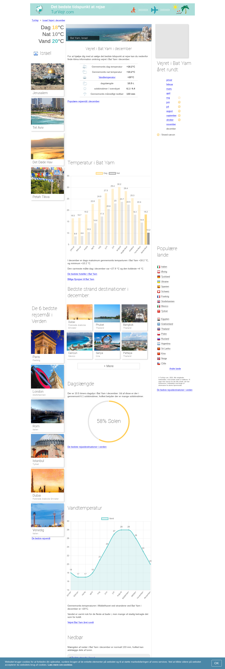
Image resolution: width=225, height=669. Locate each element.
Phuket (100, 324)
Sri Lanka (165, 348)
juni (168, 102)
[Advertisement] (109, 128)
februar (169, 84)
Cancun (72, 353)
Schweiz (165, 291)
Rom (36, 426)
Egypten (165, 319)
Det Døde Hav (43, 162)
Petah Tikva (41, 197)
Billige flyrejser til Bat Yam (81, 279)
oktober (169, 120)
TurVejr (35, 20)
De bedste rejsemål (41, 538)
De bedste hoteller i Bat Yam (82, 274)
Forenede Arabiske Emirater (46, 499)
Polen (164, 334)
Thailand (165, 329)
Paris (36, 357)
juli (167, 106)
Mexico (164, 306)
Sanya (99, 353)
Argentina (165, 343)
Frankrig (36, 360)
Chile (163, 363)
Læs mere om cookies (60, 664)
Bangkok (128, 324)
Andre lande (175, 368)
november (171, 124)
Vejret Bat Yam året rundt (81, 622)
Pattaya (127, 353)
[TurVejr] (112, 15)
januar (169, 80)
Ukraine (165, 281)
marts (169, 89)
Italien (35, 429)
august (169, 111)
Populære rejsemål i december (83, 101)
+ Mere (109, 366)
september (171, 115)
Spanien (165, 286)
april (168, 93)
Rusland (165, 339)
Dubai (71, 322)
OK (216, 663)
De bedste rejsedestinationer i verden (87, 446)
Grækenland (167, 324)
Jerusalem (40, 93)
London (38, 391)
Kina (163, 353)
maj (168, 98)
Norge (164, 358)
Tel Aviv (38, 128)
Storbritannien (39, 395)
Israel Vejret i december (53, 20)
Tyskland (165, 276)
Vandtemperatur (107, 77)
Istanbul (38, 461)
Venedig (38, 530)
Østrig (164, 271)
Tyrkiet (36, 464)
